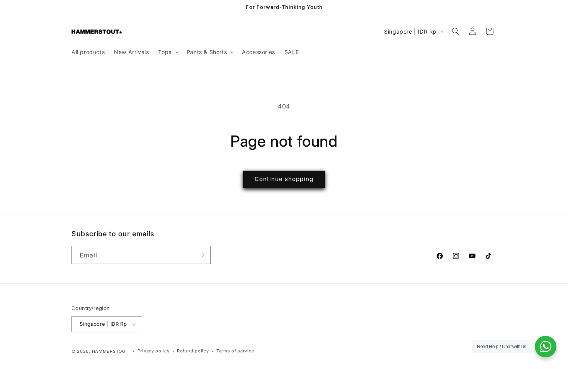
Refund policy (193, 351)
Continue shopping (284, 179)
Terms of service (235, 351)
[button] (167, 52)
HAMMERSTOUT (110, 351)
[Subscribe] (201, 255)
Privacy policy (154, 351)
